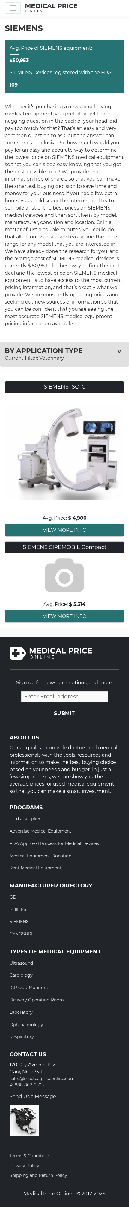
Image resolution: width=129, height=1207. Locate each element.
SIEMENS (19, 921)
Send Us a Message (33, 1096)
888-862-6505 (29, 1085)
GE (13, 897)
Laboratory (21, 1012)
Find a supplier (25, 818)
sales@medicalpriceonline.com (42, 1078)
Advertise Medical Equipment (40, 831)
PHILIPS (18, 909)
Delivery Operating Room (37, 1000)
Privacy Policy (24, 1165)
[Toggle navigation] (13, 8)
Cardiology (21, 975)
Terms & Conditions (30, 1155)
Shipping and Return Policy (38, 1175)
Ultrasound (21, 963)
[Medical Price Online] (51, 8)
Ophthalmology (26, 1024)
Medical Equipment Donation (40, 856)
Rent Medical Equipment (36, 868)
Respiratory (22, 1036)
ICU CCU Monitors (29, 987)
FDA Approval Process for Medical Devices (54, 843)
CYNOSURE (22, 934)
